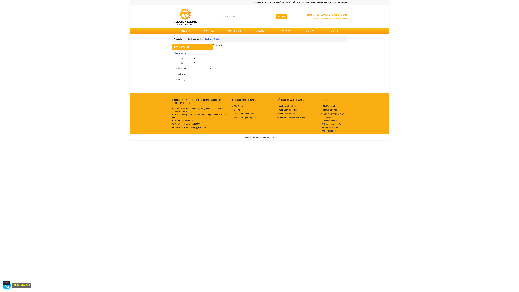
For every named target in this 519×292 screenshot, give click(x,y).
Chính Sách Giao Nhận (287, 110)
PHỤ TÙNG (285, 31)
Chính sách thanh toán (288, 106)
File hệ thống (179, 74)
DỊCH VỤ (310, 31)
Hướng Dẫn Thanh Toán (244, 114)
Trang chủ (184, 31)
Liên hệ (335, 31)
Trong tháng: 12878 (332, 124)
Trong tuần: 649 (330, 121)
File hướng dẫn (180, 68)
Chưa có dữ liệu (219, 45)
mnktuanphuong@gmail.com (331, 18)
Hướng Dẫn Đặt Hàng (243, 117)
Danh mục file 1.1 (188, 58)
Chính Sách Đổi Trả (286, 114)
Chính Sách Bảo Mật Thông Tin (291, 117)
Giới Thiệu (238, 106)
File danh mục (180, 79)
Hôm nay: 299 (329, 117)
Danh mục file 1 (194, 39)
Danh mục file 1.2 (188, 63)
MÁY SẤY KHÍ (259, 31)
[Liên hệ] (5, 283)
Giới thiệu (209, 31)
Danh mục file (181, 47)
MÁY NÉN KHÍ (234, 31)
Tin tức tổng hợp (330, 110)
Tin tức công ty (329, 106)
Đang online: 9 (330, 131)
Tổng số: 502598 (331, 127)
